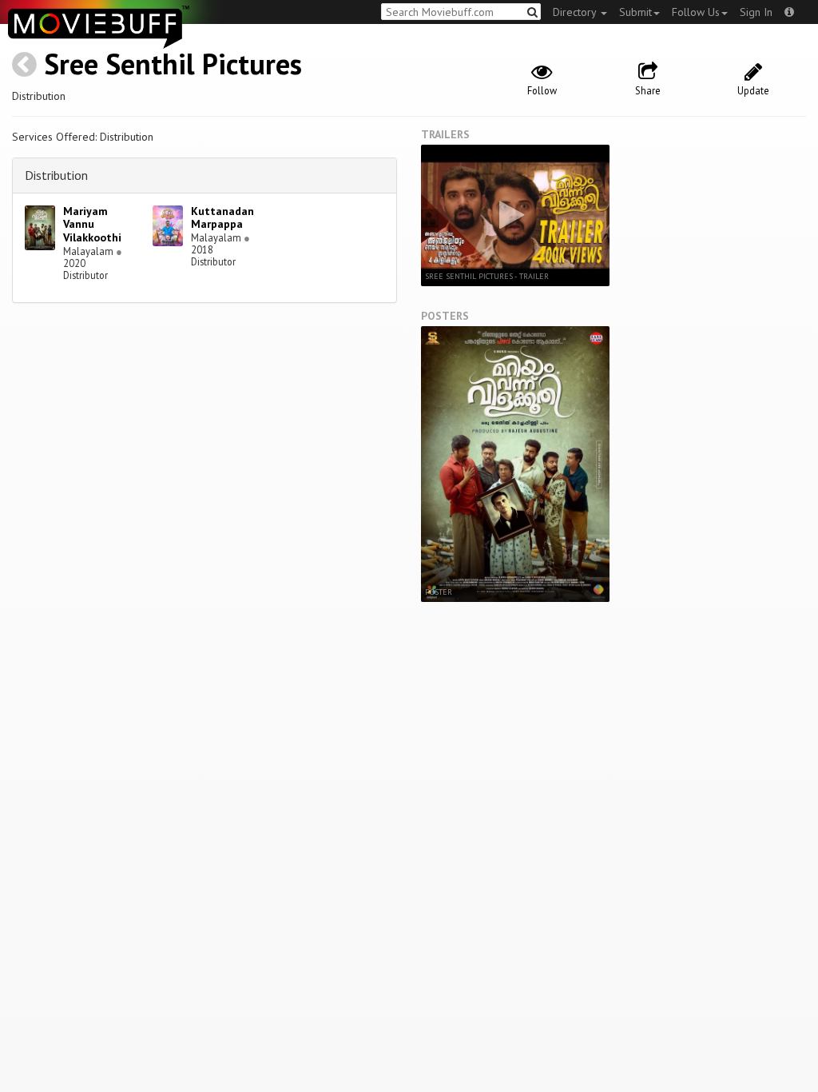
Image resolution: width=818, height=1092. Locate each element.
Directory (576, 12)
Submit (635, 12)
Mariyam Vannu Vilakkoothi (92, 224)
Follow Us (696, 12)
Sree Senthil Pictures (173, 63)
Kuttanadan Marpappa (222, 218)
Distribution (56, 175)
